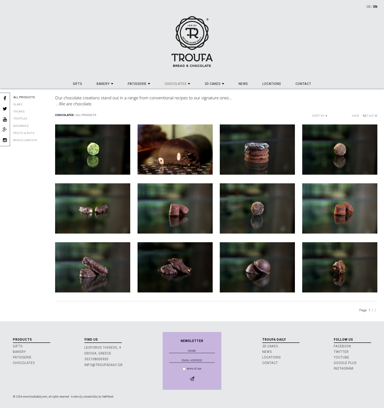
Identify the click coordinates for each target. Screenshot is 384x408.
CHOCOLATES (176, 84)
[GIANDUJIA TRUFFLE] (339, 267)
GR (368, 6)
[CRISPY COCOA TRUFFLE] (339, 208)
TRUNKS (19, 111)
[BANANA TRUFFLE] (92, 149)
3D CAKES (213, 84)
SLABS (17, 104)
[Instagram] (5, 140)
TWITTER (341, 352)
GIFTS (77, 84)
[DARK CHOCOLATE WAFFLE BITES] (257, 267)
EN (375, 6)
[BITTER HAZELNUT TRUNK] (175, 149)
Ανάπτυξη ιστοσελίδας (84, 396)
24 (370, 115)
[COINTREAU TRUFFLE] (257, 208)
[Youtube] (5, 119)
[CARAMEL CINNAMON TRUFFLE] (339, 149)
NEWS (243, 84)
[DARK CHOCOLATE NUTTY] (92, 267)
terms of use (194, 368)
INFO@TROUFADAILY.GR (103, 365)
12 (364, 115)
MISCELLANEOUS (25, 140)
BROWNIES (21, 126)
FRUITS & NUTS (23, 133)
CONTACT (303, 84)
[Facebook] (5, 98)
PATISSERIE (137, 84)
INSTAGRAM (343, 368)
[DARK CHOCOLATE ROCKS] (175, 267)
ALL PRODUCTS (24, 97)
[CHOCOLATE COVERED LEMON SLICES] (92, 208)
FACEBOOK (342, 346)
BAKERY (103, 84)
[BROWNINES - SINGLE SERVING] (257, 149)
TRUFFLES (20, 118)
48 (375, 115)
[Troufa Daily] (192, 41)
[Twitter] (5, 109)
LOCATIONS (271, 84)
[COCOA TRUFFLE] (175, 208)
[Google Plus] (5, 129)
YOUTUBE (341, 357)
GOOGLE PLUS (345, 363)
